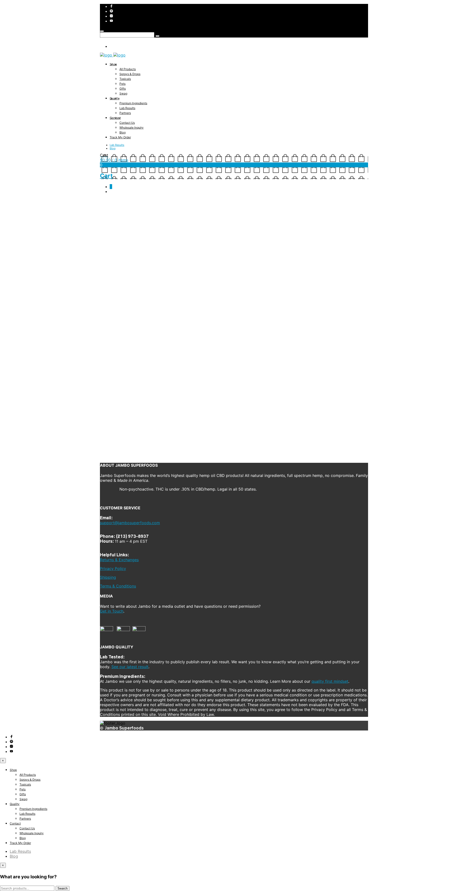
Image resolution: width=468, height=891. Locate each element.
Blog (122, 132)
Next (117, 226)
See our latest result (129, 666)
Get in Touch (111, 611)
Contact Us (127, 122)
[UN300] (214, 456)
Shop (113, 64)
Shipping (108, 577)
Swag (123, 93)
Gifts (122, 88)
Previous (106, 226)
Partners (125, 113)
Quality (114, 98)
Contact (115, 118)
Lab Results (127, 108)
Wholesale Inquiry (131, 127)
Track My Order (120, 137)
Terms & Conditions (118, 586)
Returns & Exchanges (119, 559)
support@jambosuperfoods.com (130, 522)
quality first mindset (330, 681)
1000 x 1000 (138, 222)
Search (63, 888)
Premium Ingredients (133, 103)
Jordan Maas (175, 222)
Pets (122, 83)
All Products (127, 69)
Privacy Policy (113, 568)
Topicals (125, 79)
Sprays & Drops (129, 74)
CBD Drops (156, 222)
